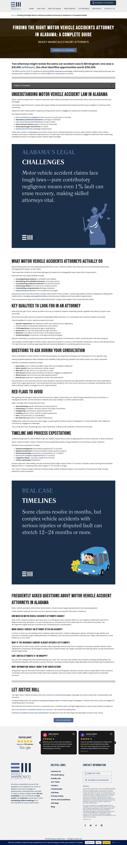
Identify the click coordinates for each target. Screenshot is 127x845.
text (38, 796)
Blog (53, 807)
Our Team (55, 782)
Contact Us (56, 771)
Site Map (55, 803)
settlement (28, 67)
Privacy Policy (57, 796)
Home (13, 15)
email (13, 798)
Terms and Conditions (60, 799)
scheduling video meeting (22, 800)
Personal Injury (57, 775)
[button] (114, 742)
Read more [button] (84, 751)
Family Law (56, 778)
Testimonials (56, 789)
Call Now (55, 792)
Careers (54, 785)
